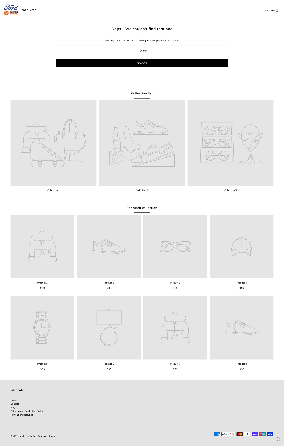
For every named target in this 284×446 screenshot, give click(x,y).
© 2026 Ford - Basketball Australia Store (32, 435)
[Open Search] (262, 10)
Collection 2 (142, 190)
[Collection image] (53, 143)
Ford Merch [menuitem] (30, 10)
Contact (15, 403)
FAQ (13, 407)
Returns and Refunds (22, 414)
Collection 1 (53, 190)
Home (14, 400)
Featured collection (142, 208)
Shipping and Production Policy (27, 411)
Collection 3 (230, 190)
